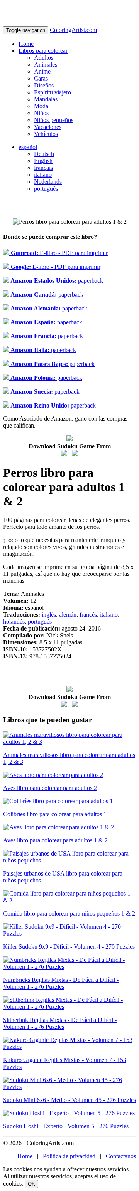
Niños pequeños (53, 120)
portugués (40, 621)
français (43, 167)
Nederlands (48, 181)
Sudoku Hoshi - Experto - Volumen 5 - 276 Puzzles (66, 1126)
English (43, 161)
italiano (43, 174)
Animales (45, 64)
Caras (41, 78)
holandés (14, 621)
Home (26, 43)
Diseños (44, 85)
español (28, 147)
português (46, 188)
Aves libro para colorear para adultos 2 (50, 788)
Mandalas (46, 99)
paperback (56, 280)
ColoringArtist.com (73, 30)
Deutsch (44, 154)
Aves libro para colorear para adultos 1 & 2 (55, 840)
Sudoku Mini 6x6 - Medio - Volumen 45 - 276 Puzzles (69, 1100)
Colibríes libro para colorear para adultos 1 (55, 814)
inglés (49, 614)
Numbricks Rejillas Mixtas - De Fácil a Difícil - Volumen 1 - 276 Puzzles (61, 983)
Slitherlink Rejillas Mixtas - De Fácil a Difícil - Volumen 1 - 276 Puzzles (60, 1023)
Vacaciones (47, 127)
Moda (41, 106)
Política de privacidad (69, 1156)
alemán (67, 614)
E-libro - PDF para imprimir (58, 253)
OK (31, 1184)
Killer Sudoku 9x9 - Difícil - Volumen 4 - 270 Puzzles (69, 946)
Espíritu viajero (52, 92)
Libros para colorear (43, 50)
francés (88, 614)
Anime (42, 71)
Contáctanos (121, 1156)
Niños (41, 113)
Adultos (43, 57)
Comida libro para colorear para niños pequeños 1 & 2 (69, 913)
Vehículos (46, 134)
